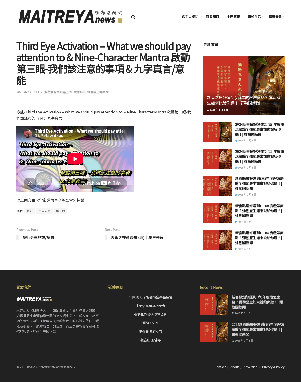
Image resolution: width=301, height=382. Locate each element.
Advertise (250, 367)
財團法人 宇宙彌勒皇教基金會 (150, 297)
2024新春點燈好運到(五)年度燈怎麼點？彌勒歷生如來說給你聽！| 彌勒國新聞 (259, 129)
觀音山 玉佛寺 (150, 340)
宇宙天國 (44, 211)
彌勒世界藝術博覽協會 (150, 314)
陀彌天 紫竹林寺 (150, 331)
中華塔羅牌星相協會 (150, 305)
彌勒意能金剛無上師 (58, 92)
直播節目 (212, 16)
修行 (30, 211)
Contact (220, 367)
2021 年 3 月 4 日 (27, 92)
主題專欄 (233, 16)
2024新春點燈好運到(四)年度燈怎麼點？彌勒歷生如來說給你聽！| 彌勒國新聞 (259, 156)
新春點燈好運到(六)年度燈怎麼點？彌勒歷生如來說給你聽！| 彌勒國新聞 (243, 100)
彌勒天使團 (150, 322)
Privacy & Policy (273, 367)
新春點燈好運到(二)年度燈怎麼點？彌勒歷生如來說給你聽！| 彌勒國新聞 (259, 210)
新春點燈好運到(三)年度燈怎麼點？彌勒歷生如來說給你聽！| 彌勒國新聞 (259, 183)
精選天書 (275, 16)
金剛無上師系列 (98, 92)
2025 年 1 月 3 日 (218, 109)
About (234, 367)
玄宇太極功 (190, 16)
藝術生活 (254, 16)
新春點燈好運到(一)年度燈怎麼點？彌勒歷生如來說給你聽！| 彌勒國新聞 (259, 237)
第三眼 (60, 211)
